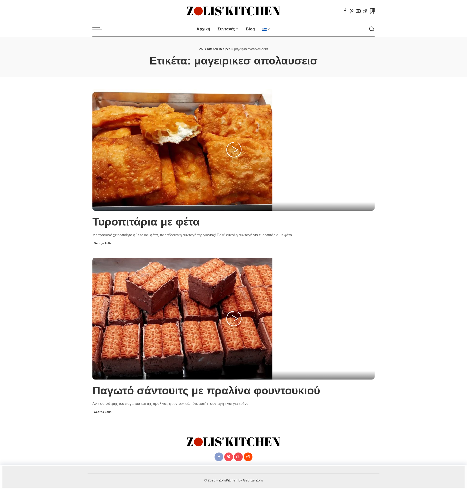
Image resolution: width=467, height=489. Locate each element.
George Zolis (103, 243)
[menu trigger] (99, 29)
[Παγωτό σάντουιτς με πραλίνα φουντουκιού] (182, 318)
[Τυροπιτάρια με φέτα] (182, 149)
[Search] (372, 29)
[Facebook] (345, 11)
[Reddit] (364, 11)
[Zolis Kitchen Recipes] (233, 11)
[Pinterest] (351, 11)
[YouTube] (358, 11)
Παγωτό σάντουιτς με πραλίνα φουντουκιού (206, 390)
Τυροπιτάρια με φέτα (146, 222)
